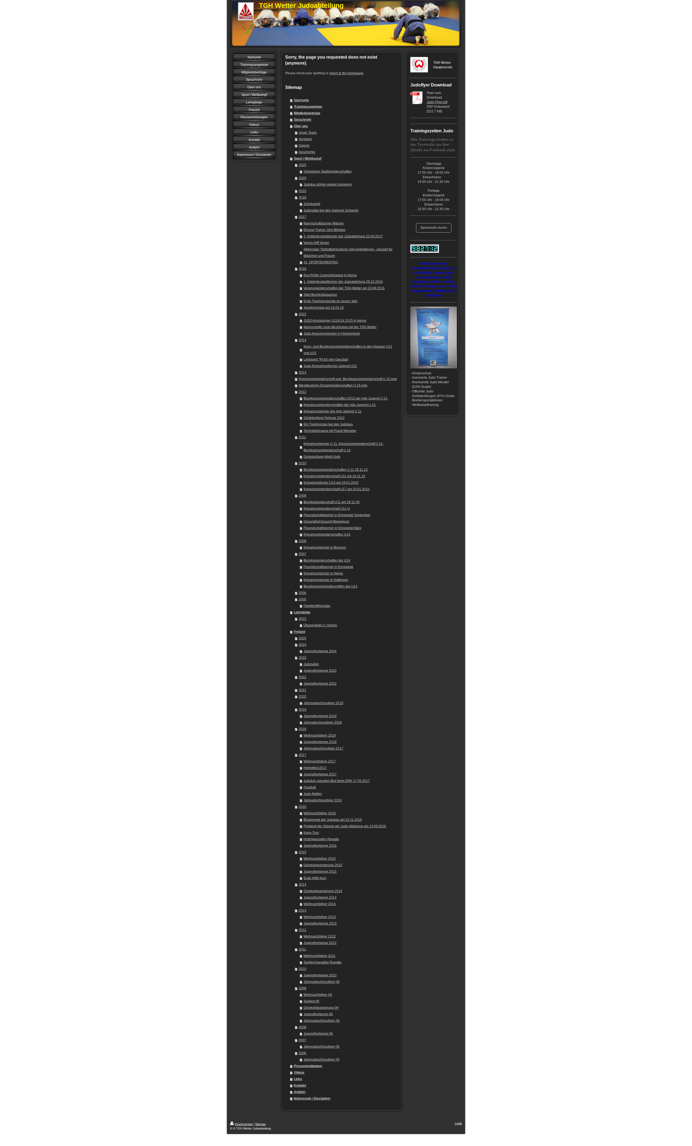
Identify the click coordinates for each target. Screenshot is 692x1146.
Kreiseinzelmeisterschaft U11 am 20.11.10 (334, 476)
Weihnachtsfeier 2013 (320, 917)
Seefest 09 (311, 1001)
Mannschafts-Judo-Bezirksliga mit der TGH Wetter (340, 327)
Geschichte (307, 152)
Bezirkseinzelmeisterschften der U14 (330, 586)
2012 (302, 392)
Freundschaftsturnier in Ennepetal (328, 567)
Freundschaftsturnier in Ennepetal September (337, 515)
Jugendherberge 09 (318, 1014)
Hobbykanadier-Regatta (321, 839)
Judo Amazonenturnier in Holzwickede (332, 333)
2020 (302, 178)
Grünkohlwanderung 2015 (323, 865)
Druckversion (244, 1124)
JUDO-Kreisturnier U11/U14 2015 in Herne (335, 320)
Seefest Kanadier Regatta (322, 962)
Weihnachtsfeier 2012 (320, 936)
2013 (302, 372)
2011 (302, 437)
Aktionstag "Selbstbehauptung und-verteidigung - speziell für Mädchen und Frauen (348, 252)
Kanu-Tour (311, 833)
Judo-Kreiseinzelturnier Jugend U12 (330, 366)
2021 (302, 690)
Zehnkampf (312, 204)
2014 (302, 340)
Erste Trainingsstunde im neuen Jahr (331, 301)
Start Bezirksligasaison (320, 295)
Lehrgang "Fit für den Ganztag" (326, 359)
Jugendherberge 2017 (320, 774)
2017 (302, 217)
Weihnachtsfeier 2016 (320, 813)
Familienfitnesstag (317, 606)
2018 (302, 197)
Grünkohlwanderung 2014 (323, 891)
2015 (302, 314)
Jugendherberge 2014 (320, 897)
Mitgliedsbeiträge (307, 113)
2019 (302, 191)
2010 (302, 463)
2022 (302, 677)
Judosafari (311, 664)
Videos (299, 1072)
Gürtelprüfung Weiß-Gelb (322, 457)
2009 (302, 496)
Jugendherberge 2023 (320, 671)
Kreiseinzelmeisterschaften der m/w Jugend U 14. (340, 405)
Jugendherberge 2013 (320, 923)
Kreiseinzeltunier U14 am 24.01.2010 (331, 483)
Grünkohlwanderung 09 (321, 1008)
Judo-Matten (313, 794)
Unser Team (308, 133)
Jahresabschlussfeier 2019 (323, 703)
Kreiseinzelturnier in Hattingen (326, 580)
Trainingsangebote (308, 107)
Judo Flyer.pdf (437, 102)
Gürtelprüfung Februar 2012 (324, 418)
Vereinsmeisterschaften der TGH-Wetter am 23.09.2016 (344, 288)
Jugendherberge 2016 (320, 846)
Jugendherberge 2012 (320, 943)
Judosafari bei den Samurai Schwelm (331, 210)
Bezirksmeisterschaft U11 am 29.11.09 (332, 502)
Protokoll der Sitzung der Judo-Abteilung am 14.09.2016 (345, 826)
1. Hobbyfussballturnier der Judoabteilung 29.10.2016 (343, 282)
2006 (302, 593)
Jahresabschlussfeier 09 (322, 982)
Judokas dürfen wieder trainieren (328, 184)
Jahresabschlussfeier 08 (322, 1021)
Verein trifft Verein (316, 243)
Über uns (301, 126)
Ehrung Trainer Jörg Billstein (324, 230)
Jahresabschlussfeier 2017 (323, 748)
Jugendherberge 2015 (320, 871)
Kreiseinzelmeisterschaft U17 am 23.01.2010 (337, 489)
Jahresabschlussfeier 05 (322, 1059)
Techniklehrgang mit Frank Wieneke (330, 431)
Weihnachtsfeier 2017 (320, 761)
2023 (302, 619)
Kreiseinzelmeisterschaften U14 (327, 534)
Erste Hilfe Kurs (315, 878)
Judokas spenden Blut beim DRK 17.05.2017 (337, 781)
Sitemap (260, 1124)
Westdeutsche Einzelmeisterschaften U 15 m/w (333, 385)
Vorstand (305, 139)
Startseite (301, 100)
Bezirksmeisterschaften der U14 (327, 560)
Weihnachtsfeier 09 (318, 995)
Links (298, 1079)
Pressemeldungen (308, 1066)
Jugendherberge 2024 (320, 651)
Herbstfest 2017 (315, 768)
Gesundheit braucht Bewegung (326, 521)
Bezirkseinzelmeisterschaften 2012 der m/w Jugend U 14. (346, 398)
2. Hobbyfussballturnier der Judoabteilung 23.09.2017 (343, 236)
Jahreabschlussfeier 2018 (323, 722)
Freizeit (299, 632)
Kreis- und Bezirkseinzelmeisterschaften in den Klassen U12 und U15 (348, 350)
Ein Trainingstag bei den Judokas (328, 424)
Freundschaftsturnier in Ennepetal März (332, 528)
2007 (302, 554)
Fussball (310, 787)
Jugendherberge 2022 (320, 683)
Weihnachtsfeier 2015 (320, 859)
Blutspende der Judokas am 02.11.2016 (333, 820)
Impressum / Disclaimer (312, 1098)
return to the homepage (346, 73)
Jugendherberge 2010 (320, 975)
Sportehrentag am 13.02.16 (324, 308)
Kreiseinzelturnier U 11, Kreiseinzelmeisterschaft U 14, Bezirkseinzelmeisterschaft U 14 (343, 447)
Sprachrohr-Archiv (433, 228)
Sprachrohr (302, 120)
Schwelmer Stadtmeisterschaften (328, 171)
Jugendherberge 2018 (320, 742)
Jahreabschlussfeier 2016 (323, 800)
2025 (302, 165)
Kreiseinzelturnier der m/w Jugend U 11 (332, 411)
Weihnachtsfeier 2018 (320, 735)
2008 (302, 541)
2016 (302, 269)
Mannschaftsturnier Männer (324, 223)
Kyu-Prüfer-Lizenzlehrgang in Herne (330, 275)
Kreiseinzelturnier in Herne (323, 573)
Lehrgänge (302, 612)
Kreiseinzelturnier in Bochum (325, 547)
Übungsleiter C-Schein (320, 625)
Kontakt (300, 1085)
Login (458, 1123)
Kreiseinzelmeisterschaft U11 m (327, 508)
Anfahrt (299, 1092)
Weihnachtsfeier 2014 (320, 904)
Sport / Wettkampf (307, 158)
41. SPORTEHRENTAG (321, 262)
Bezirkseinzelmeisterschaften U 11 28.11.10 (336, 470)
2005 (302, 599)
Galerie (304, 145)
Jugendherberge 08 (318, 1034)
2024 (302, 645)
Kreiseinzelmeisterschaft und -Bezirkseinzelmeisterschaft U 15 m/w (348, 379)
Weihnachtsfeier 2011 (319, 956)
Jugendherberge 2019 (320, 716)
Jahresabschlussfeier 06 (322, 1046)
